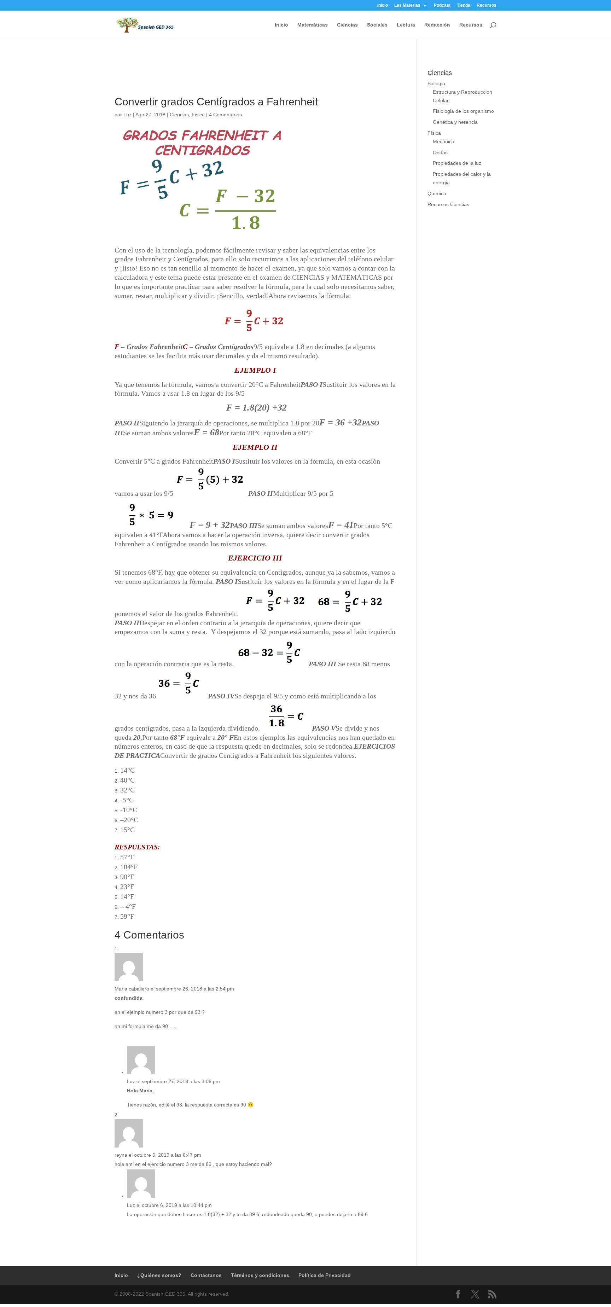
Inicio (382, 5)
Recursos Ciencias (448, 204)
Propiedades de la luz (457, 163)
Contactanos (206, 1275)
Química (436, 193)
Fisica (198, 114)
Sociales (377, 25)
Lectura (406, 25)
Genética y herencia (455, 122)
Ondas (440, 152)
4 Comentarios (225, 114)
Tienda (463, 5)
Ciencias (347, 25)
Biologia (436, 83)
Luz (127, 114)
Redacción (437, 25)
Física (434, 133)
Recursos (486, 5)
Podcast (442, 5)
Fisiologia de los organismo (463, 111)
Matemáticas (312, 25)
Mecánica (443, 141)
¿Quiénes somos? (159, 1275)
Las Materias (407, 5)
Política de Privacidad (324, 1275)
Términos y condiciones (260, 1275)
